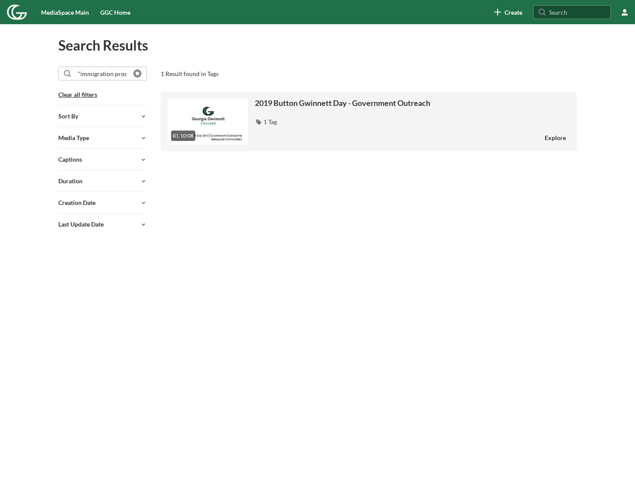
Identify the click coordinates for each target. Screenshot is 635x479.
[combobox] (102, 73)
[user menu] (625, 12)
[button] (266, 122)
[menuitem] (65, 12)
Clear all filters (77, 94)
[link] (508, 12)
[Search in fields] (137, 73)
